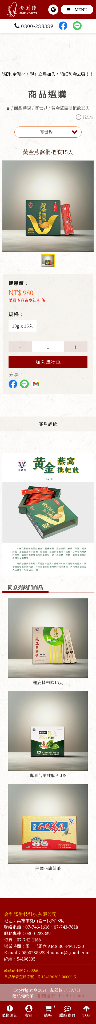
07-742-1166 (29, 940)
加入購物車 (48, 361)
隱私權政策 (23, 996)
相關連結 (46, 996)
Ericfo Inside (72, 996)
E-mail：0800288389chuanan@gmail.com (47, 952)
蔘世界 (41, 108)
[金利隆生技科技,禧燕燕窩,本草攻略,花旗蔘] (22, 4)
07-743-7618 (66, 927)
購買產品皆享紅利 (25, 300)
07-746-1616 (37, 927)
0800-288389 (37, 25)
